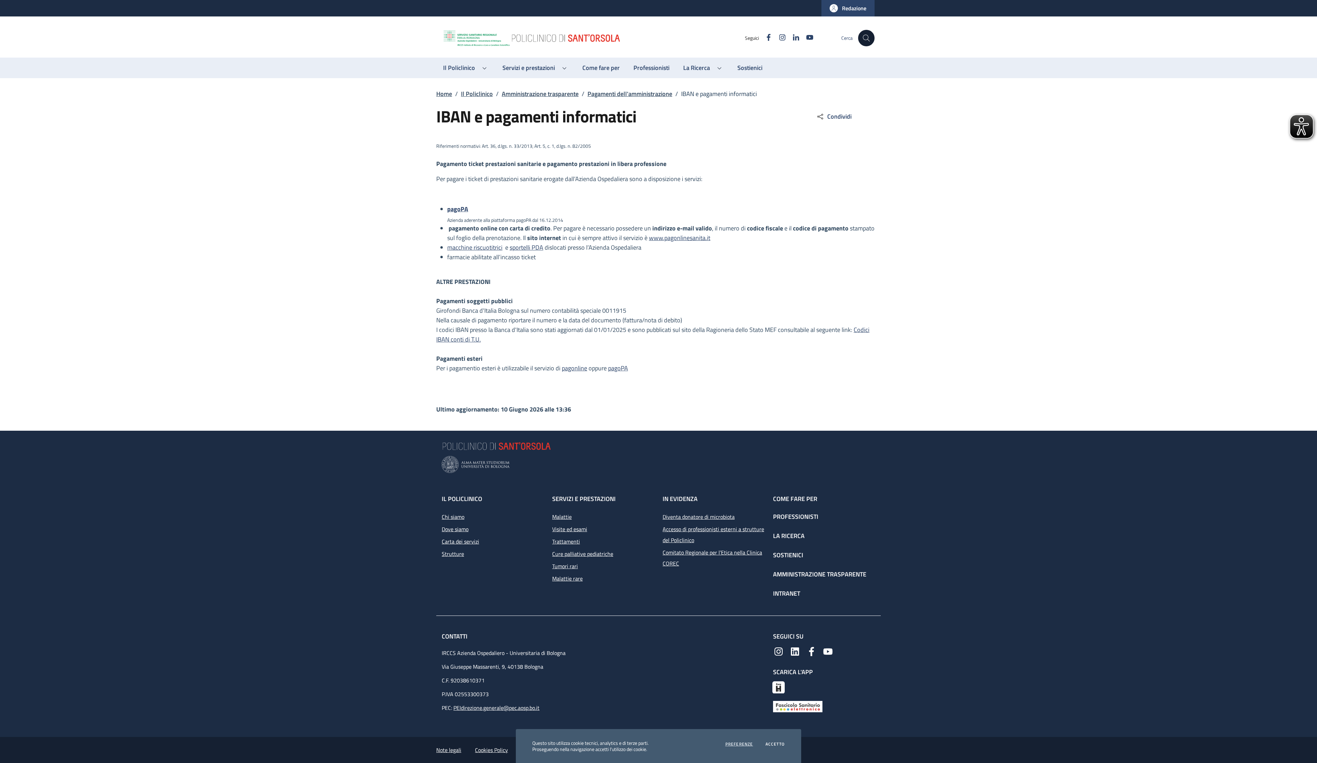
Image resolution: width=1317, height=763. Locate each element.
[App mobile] (778, 686)
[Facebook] (811, 651)
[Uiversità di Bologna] (658, 464)
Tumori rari (565, 566)
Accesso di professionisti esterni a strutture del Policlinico (713, 534)
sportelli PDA (526, 247)
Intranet (786, 593)
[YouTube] (827, 651)
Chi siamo (453, 517)
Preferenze (739, 744)
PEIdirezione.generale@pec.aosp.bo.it (496, 708)
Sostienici (788, 555)
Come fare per (795, 498)
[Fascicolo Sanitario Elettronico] (797, 706)
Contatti (455, 636)
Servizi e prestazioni (584, 498)
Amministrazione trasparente (540, 93)
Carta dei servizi (460, 541)
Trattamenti (566, 541)
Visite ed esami (569, 529)
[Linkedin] (795, 651)
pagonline (574, 368)
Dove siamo (455, 529)
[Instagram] (778, 651)
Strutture (453, 554)
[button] (848, 8)
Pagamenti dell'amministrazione (630, 93)
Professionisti (795, 516)
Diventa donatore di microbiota (699, 517)
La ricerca (789, 535)
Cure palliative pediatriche (582, 554)
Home (444, 93)
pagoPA (618, 368)
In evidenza (680, 498)
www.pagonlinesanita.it (679, 237)
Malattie (562, 517)
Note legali (448, 750)
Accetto (775, 744)
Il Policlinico (477, 93)
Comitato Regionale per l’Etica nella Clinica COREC (712, 558)
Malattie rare (567, 578)
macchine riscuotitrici (474, 247)
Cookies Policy (491, 750)
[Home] (593, 38)
